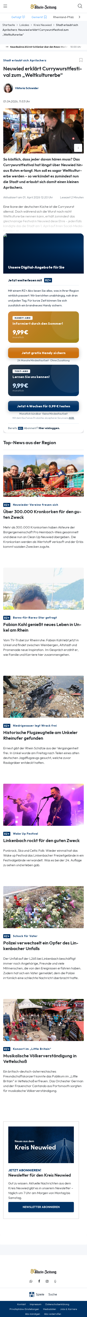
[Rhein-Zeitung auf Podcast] (55, 1281)
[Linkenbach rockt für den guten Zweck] (43, 804)
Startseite (8, 25)
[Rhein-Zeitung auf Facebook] (39, 1281)
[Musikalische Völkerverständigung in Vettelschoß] (43, 1019)
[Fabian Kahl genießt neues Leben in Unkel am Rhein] (43, 588)
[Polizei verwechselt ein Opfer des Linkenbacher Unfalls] (43, 907)
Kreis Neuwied (43, 25)
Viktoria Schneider (27, 88)
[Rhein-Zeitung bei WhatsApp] (31, 1281)
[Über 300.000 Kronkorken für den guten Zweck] (43, 475)
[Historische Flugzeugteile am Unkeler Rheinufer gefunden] (43, 696)
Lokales (24, 25)
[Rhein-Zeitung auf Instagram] (47, 1281)
